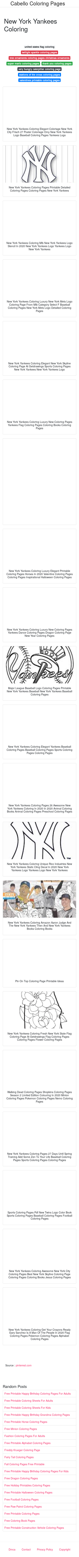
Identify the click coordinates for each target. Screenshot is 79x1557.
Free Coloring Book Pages (19, 1520)
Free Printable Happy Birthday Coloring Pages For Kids (36, 1471)
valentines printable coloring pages (39, 80)
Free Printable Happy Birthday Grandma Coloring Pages (37, 1415)
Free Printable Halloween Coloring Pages (28, 1492)
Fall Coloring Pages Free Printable (24, 1464)
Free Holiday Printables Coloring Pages (27, 1485)
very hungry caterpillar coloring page (39, 69)
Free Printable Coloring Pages (22, 1513)
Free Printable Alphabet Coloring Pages (27, 1443)
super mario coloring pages (23, 63)
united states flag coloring (39, 46)
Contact (26, 1549)
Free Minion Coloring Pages (20, 1429)
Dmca (12, 1549)
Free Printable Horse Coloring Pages (25, 1422)
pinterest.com (24, 1365)
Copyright (64, 1549)
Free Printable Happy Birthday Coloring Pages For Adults (37, 1393)
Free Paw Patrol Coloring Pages (23, 1506)
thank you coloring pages (56, 63)
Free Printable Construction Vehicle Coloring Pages (34, 1528)
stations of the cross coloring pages (39, 74)
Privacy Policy (45, 1549)
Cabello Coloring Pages (37, 3)
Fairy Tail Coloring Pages (19, 1457)
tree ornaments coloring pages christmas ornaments (39, 58)
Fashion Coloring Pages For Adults (24, 1436)
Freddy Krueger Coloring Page (22, 1450)
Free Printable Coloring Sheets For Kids (27, 1407)
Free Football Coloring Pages (21, 1499)
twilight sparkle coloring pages (39, 52)
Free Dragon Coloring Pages (21, 1478)
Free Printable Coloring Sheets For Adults (28, 1400)
